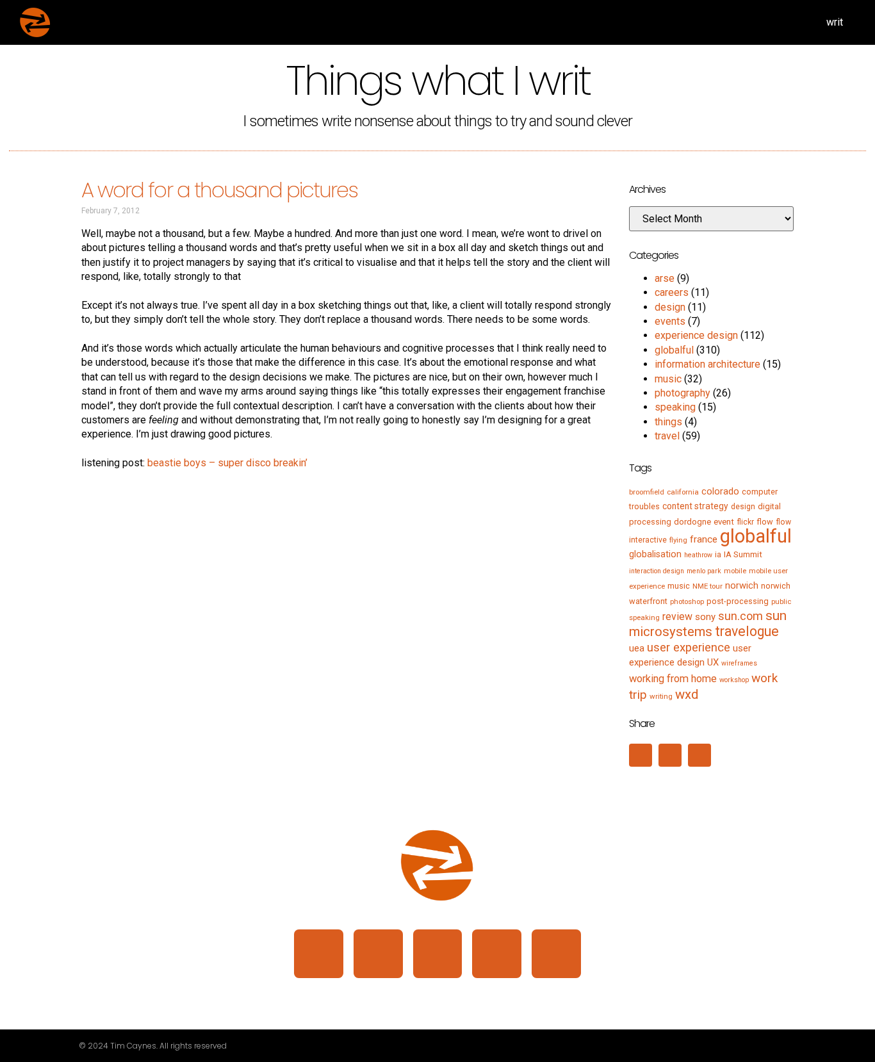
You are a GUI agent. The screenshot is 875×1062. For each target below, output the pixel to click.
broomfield (646, 491)
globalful (674, 350)
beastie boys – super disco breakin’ (227, 463)
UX (713, 662)
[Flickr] (496, 954)
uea (636, 648)
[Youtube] (556, 954)
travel (667, 436)
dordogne (692, 522)
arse (665, 278)
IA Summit (743, 554)
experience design (696, 335)
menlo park (704, 571)
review (677, 616)
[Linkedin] (318, 954)
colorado (720, 491)
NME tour (707, 586)
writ (834, 22)
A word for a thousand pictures (219, 190)
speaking (675, 407)
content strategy (695, 506)
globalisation (655, 554)
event (724, 522)
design (670, 307)
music (668, 379)
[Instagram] (378, 954)
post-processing (738, 601)
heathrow (698, 555)
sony (705, 617)
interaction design (656, 571)
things (668, 422)
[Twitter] (437, 954)
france (703, 539)
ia (718, 554)
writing (661, 696)
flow (764, 522)
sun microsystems (708, 623)
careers (672, 292)
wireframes (739, 663)
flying (678, 539)
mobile (735, 570)
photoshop (687, 601)
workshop (734, 680)
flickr (745, 522)
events (670, 321)
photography (682, 393)
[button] (640, 755)
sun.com (740, 616)
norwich (741, 585)
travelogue (747, 631)
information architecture (707, 364)
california (683, 491)
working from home (673, 679)
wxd (686, 694)
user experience (688, 648)
